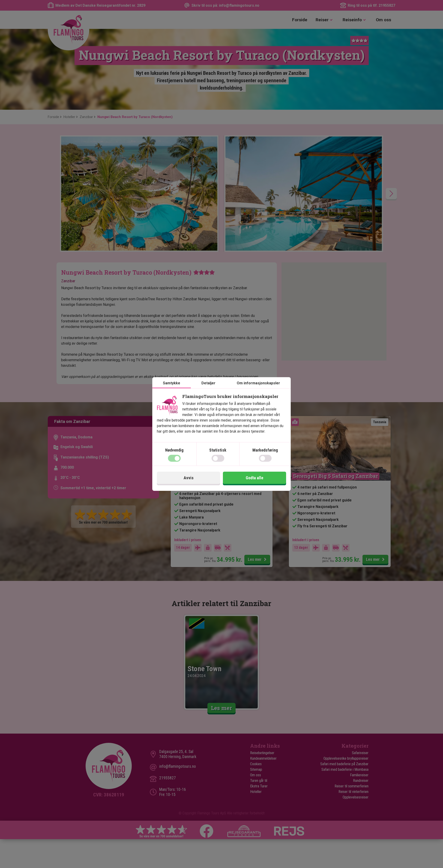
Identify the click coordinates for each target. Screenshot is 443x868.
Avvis (189, 477)
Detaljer (208, 383)
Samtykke (171, 383)
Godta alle (254, 477)
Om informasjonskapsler (258, 383)
